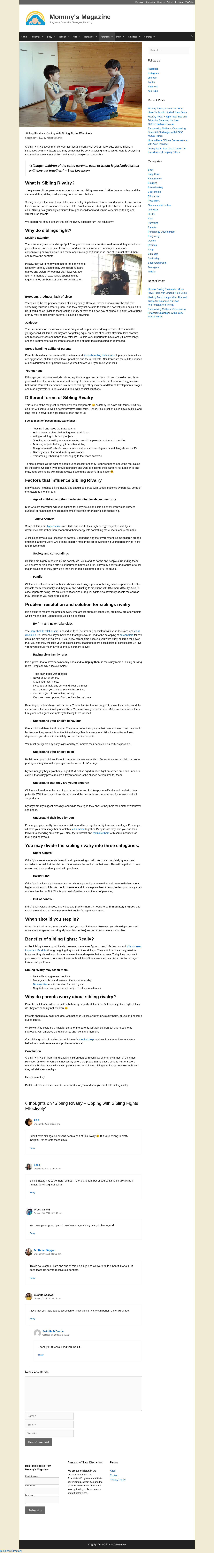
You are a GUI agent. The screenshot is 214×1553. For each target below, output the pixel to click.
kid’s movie (78, 829)
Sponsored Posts (157, 262)
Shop (150, 249)
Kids (75, 36)
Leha (37, 1165)
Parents (152, 227)
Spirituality (153, 258)
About (113, 1470)
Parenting (104, 36)
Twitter (170, 2)
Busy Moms (154, 191)
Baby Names (155, 178)
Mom (118, 36)
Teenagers (89, 36)
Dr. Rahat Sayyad (44, 1250)
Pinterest (179, 2)
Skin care (153, 254)
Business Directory (11, 1551)
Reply (32, 1148)
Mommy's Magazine (80, 16)
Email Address (32, 1476)
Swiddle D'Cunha (53, 1331)
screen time (126, 635)
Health (151, 214)
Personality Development (161, 231)
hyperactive (54, 526)
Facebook (139, 2)
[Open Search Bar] (192, 36)
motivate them (101, 833)
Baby (49, 36)
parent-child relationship (44, 631)
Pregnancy (35, 36)
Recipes (152, 245)
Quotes (152, 240)
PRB (36, 1120)
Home (24, 36)
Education (153, 196)
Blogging (152, 183)
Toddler (62, 36)
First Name (30, 1486)
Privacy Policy (118, 1479)
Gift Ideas (132, 36)
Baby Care (153, 174)
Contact (148, 36)
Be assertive (40, 984)
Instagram (150, 2)
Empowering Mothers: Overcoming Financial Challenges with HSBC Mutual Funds (167, 132)
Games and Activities (159, 205)
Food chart (154, 200)
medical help (86, 1039)
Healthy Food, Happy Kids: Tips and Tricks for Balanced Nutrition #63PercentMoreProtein (167, 120)
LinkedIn (161, 2)
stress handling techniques (99, 355)
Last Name (30, 1495)
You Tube (189, 2)
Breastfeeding (155, 187)
